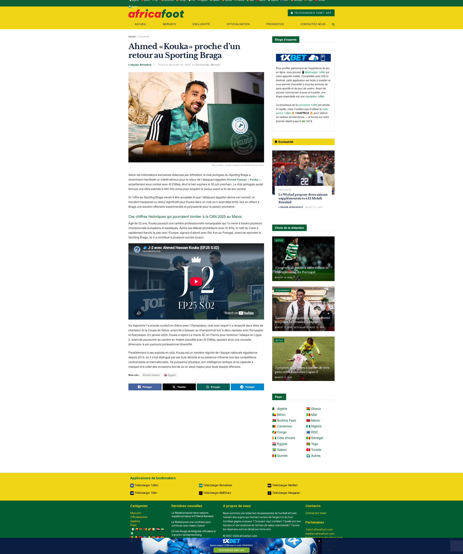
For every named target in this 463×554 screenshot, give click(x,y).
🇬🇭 (162, 537)
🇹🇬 (154, 537)
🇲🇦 (141, 537)
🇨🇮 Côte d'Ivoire (283, 437)
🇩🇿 (132, 529)
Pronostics (275, 24)
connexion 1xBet (307, 105)
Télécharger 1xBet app (312, 12)
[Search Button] (333, 24)
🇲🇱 (136, 537)
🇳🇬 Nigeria (313, 426)
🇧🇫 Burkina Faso (284, 420)
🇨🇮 (154, 529)
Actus (279, 240)
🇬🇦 (162, 529)
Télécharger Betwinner (217, 485)
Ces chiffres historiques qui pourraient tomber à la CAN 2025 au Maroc (185, 216)
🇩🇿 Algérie (279, 408)
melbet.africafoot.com (319, 533)
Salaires (135, 521)
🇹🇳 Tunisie (313, 449)
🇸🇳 (149, 537)
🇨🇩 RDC (312, 432)
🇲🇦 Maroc (313, 420)
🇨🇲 (145, 529)
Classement (283, 290)
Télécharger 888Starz (217, 493)
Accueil (140, 24)
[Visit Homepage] (156, 13)
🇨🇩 (145, 537)
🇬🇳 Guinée (280, 455)
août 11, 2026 (284, 377)
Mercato (169, 24)
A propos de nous (237, 506)
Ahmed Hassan (151, 374)
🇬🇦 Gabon (279, 449)
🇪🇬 (158, 529)
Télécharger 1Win (145, 493)
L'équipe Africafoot (139, 64)
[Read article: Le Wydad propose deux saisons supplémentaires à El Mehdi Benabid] (303, 172)
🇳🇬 (132, 533)
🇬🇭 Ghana (313, 408)
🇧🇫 (141, 529)
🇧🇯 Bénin (278, 414)
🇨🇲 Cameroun (282, 426)
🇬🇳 (132, 537)
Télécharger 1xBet (146, 485)
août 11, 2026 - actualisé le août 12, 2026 (300, 327)
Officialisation (238, 24)
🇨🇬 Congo (279, 432)
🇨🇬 (149, 529)
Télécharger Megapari (285, 493)
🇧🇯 (136, 529)
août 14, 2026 (284, 277)
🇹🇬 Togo (312, 443)
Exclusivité (201, 24)
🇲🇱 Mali (311, 414)
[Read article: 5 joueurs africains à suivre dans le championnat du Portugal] (303, 258)
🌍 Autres (133, 6)
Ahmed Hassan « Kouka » (244, 179)
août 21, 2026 (314, 207)
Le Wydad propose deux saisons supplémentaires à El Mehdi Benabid (303, 198)
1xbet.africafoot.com (319, 529)
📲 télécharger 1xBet (313, 72)
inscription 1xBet (314, 96)
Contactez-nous (313, 24)
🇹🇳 (158, 537)
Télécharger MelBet (284, 485)
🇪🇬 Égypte (170, 374)
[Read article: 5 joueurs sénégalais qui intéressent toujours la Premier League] (303, 308)
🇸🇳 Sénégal (314, 437)
